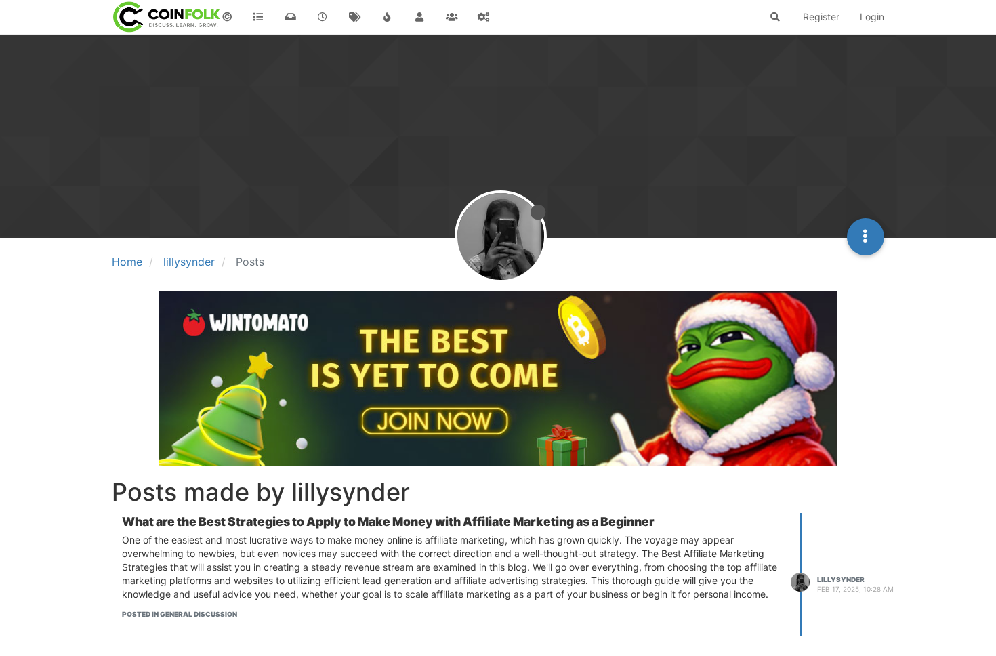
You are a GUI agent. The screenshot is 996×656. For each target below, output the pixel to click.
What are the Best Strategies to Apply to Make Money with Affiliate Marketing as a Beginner (388, 521)
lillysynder (841, 579)
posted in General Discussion (179, 614)
